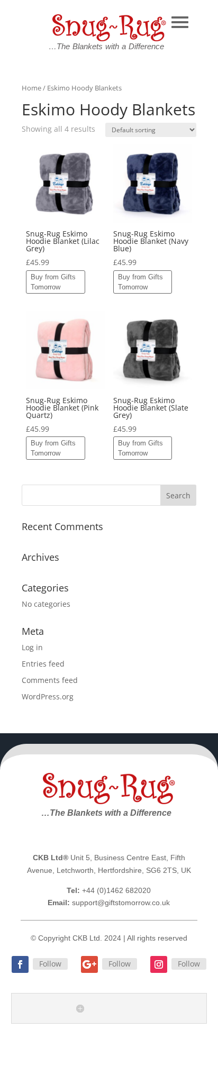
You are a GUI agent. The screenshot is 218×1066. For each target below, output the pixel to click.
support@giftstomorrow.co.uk (121, 902)
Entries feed (43, 664)
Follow (50, 964)
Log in (32, 647)
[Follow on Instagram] (158, 964)
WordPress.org (48, 696)
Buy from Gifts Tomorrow (53, 282)
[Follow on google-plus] (89, 964)
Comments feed (50, 680)
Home (31, 88)
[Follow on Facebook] (20, 964)
